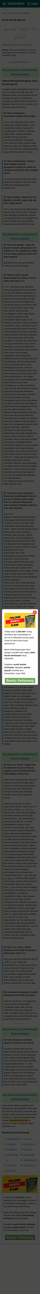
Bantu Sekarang (20, 681)
